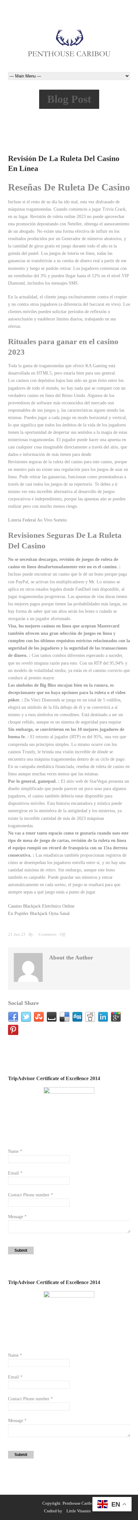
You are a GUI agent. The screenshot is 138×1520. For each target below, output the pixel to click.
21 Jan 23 (16, 934)
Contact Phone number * (30, 1195)
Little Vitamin (78, 1510)
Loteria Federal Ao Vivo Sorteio (37, 520)
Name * (15, 1151)
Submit (20, 1250)
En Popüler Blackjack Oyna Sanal (39, 913)
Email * (15, 1173)
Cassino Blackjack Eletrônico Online (41, 906)
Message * (17, 1216)
